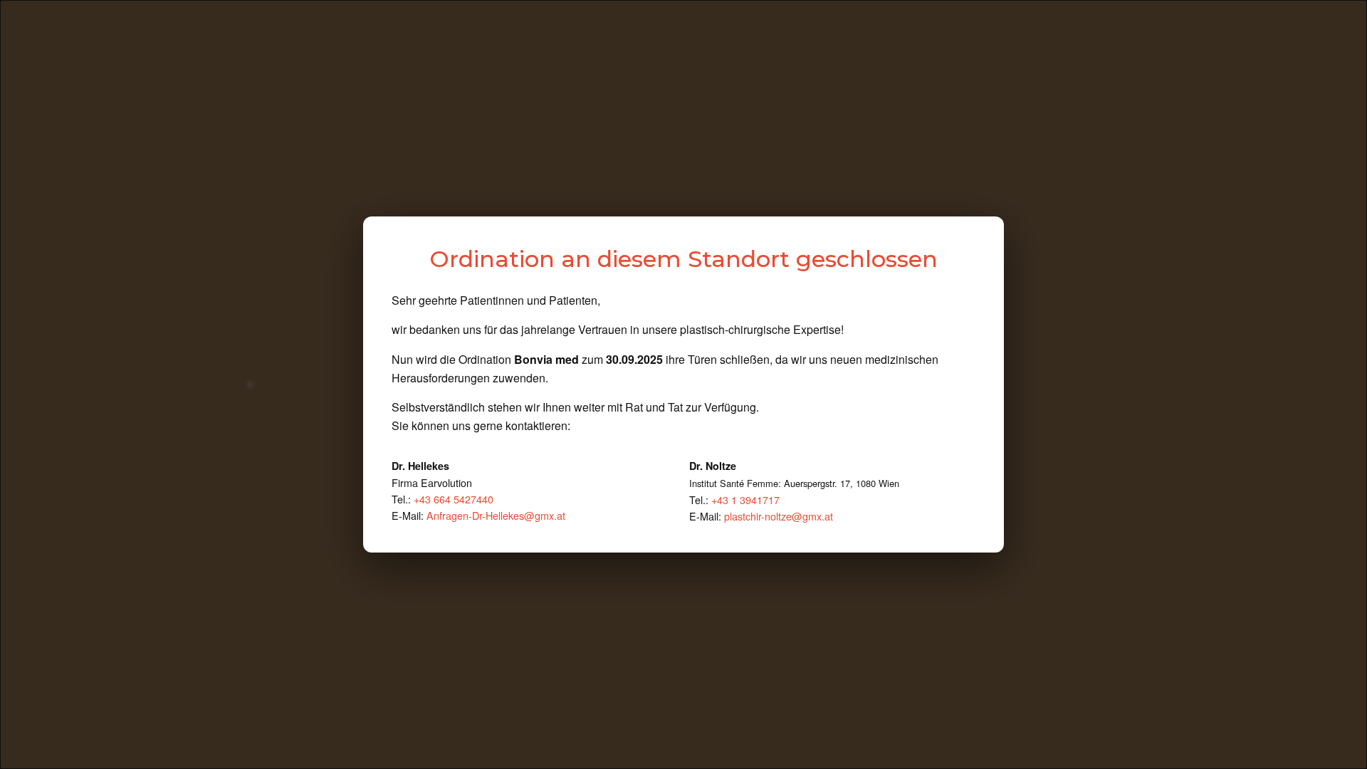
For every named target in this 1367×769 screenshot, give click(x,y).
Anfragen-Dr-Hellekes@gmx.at (495, 515)
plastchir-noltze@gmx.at (778, 515)
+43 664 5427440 (453, 498)
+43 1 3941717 (745, 499)
